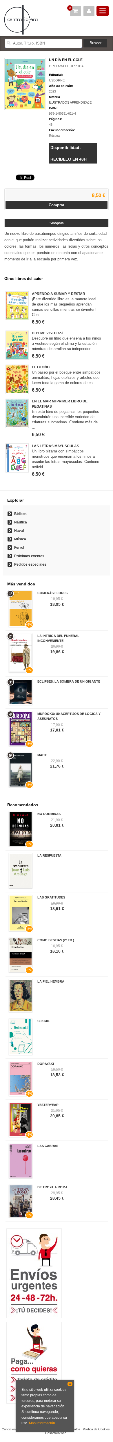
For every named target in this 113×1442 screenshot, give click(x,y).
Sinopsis (57, 223)
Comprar (56, 205)
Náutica (20, 522)
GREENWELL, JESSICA (66, 66)
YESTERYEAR (48, 1105)
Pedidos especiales (30, 564)
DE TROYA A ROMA (52, 1187)
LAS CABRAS (47, 1146)
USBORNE (57, 80)
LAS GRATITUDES (51, 897)
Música (20, 539)
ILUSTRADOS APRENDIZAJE (70, 102)
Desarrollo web (55, 1433)
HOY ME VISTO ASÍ (47, 333)
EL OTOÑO (41, 367)
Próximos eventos (29, 556)
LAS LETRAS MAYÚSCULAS (55, 446)
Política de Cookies (96, 1429)
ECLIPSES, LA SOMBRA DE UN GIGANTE (68, 681)
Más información (42, 1423)
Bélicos (20, 514)
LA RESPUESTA (49, 855)
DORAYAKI (45, 1063)
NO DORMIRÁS (49, 814)
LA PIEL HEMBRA (50, 981)
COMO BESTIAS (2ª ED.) (55, 940)
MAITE (42, 755)
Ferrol (19, 548)
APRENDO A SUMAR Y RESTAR (58, 294)
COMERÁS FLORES (52, 593)
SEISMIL (43, 1021)
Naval (19, 531)
